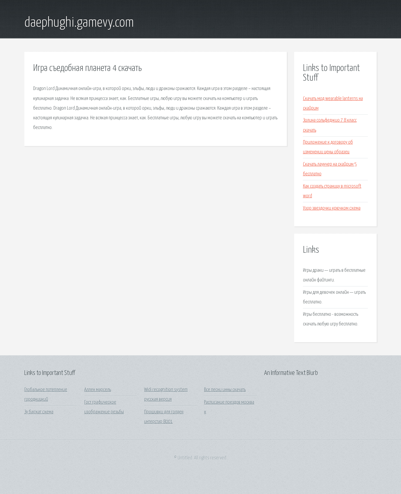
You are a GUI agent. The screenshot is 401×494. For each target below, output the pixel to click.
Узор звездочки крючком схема (331, 208)
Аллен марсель (97, 389)
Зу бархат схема (38, 412)
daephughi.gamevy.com (79, 23)
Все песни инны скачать (225, 389)
